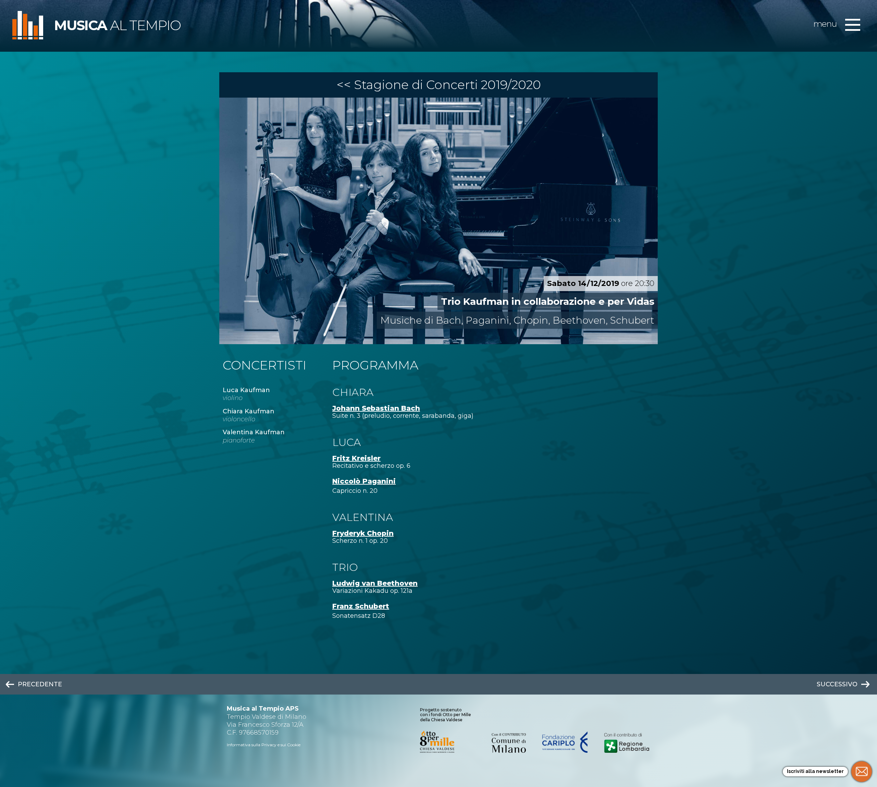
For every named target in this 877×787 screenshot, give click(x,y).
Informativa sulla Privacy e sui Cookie (263, 744)
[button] (853, 25)
